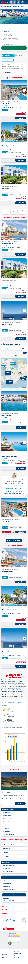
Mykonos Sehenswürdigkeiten (10, 880)
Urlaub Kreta (6, 828)
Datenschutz (5, 954)
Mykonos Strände (7, 883)
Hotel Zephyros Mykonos (9, 146)
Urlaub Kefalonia (7, 818)
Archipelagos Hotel (7, 243)
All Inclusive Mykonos (8, 865)
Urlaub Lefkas (6, 831)
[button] (21, 378)
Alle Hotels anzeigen (14, 540)
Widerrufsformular (6, 957)
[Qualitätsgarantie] (22, 211)
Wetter (20, 55)
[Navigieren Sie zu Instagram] (7, 920)
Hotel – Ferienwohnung (18, 25)
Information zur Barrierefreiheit (17, 954)
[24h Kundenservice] (14, 211)
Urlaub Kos (6, 825)
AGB (3, 951)
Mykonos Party (6, 886)
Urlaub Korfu (6, 821)
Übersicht (7, 55)
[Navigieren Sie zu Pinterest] (10, 920)
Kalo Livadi (6, 792)
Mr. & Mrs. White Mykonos (9, 456)
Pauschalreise (6, 25)
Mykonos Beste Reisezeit (9, 889)
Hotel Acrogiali (6, 415)
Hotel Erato (5, 188)
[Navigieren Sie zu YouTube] (14, 920)
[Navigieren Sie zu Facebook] (3, 920)
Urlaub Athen (6, 812)
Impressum (16, 951)
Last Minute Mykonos (8, 871)
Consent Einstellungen (19, 957)
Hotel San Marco (7, 324)
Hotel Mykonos (7, 868)
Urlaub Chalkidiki (7, 815)
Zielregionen (8, 59)
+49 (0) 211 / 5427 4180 (14, 488)
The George (5, 103)
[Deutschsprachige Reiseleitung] (5, 211)
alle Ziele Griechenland (8, 834)
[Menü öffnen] (25, 2)
